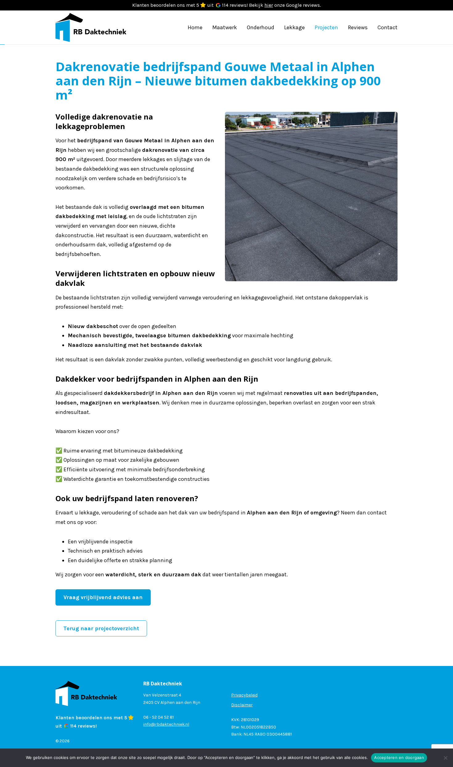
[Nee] (445, 758)
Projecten (326, 27)
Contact (387, 27)
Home (195, 27)
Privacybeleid (244, 695)
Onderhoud (260, 27)
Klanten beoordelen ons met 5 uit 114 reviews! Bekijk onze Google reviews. (226, 5)
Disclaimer (242, 705)
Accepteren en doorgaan (399, 757)
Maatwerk (224, 27)
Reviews (358, 27)
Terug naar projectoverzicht (101, 628)
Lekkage (294, 27)
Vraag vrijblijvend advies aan (103, 597)
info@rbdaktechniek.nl (166, 724)
